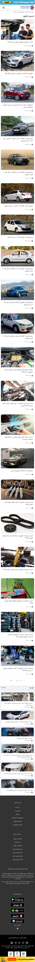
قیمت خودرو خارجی (17, 859)
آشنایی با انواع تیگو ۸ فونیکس (24, 738)
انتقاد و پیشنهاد (17, 821)
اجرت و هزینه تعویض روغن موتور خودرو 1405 (18, 569)
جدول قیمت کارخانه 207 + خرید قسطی (20, 237)
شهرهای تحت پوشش (17, 818)
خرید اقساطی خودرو (17, 849)
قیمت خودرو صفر (17, 852)
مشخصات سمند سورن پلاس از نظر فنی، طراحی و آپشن (18, 773)
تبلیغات (18, 814)
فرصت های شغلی (17, 825)
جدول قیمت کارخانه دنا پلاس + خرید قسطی (18, 206)
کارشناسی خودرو (17, 845)
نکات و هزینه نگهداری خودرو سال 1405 (20, 42)
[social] (27, 942)
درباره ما (17, 807)
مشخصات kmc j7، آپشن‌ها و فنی (22, 471)
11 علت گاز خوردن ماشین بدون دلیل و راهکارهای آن (19, 790)
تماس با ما (17, 811)
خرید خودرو (17, 842)
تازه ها (32, 688)
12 (11, 681)
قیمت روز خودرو (17, 839)
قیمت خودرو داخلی (17, 856)
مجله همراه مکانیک (29, 12)
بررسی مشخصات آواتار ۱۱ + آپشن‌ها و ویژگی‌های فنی (18, 722)
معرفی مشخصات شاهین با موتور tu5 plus (19, 73)
